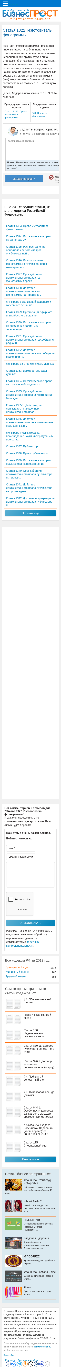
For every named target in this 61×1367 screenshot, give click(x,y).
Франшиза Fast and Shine (40, 1272)
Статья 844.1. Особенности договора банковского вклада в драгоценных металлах (38, 1112)
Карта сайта (9, 1355)
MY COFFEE (32, 1256)
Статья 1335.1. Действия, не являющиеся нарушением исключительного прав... (24, 408)
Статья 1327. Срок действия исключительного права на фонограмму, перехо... (24, 277)
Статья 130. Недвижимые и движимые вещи (34, 1033)
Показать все (30, 1159)
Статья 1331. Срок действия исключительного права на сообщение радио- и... (30, 339)
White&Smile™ (33, 1201)
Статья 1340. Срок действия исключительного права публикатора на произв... (29, 474)
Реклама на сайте (28, 1360)
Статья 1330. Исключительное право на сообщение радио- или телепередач (29, 326)
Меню (13, 4)
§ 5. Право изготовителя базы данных (30, 363)
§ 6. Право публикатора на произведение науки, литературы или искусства (29, 436)
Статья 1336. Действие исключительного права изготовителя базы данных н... (29, 422)
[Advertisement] (30, 663)
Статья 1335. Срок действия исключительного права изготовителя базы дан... (29, 395)
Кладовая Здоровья (36, 1238)
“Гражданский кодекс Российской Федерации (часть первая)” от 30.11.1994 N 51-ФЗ (38, 1130)
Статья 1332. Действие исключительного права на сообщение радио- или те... (30, 353)
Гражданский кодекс (18, 967)
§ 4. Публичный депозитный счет (34, 1078)
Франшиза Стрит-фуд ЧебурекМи (37, 1182)
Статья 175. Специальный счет (35, 1144)
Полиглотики (32, 1219)
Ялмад (28, 1287)
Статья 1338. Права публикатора (27, 453)
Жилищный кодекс (17, 971)
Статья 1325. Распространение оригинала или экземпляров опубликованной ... (25, 250)
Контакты (10, 1360)
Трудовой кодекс (16, 976)
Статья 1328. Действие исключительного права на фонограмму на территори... (24, 291)
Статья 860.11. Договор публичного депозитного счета (39, 1048)
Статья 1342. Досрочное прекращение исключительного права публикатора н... (30, 502)
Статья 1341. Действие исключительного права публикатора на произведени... (29, 488)
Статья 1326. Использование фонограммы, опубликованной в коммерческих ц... (26, 264)
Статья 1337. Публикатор (22, 446)
